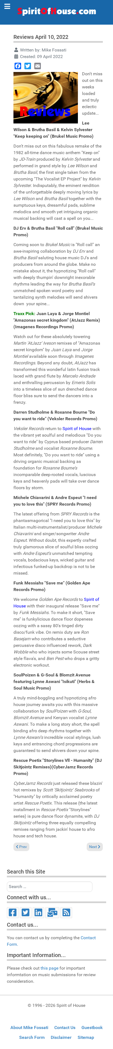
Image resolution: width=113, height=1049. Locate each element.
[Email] (37, 66)
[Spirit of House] (56, 13)
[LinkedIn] (38, 912)
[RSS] (66, 912)
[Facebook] (17, 66)
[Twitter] (27, 66)
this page (49, 968)
